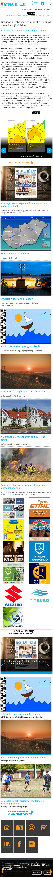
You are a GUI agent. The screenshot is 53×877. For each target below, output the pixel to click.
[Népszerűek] (32, 832)
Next (49, 667)
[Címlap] (7, 832)
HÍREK (26, 16)
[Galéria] (19, 832)
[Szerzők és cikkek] (32, 849)
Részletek (36, 872)
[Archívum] (7, 849)
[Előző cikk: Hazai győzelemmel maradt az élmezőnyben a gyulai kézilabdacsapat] (51, 871)
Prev (3, 667)
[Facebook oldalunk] (19, 849)
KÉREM (48, 872)
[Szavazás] (44, 832)
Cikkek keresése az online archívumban (19, 813)
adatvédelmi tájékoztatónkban (18, 863)
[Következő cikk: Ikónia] (2, 871)
